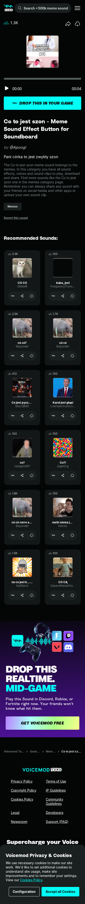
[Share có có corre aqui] (22, 535)
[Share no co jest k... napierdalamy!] (22, 595)
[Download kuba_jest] (72, 296)
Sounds (35, 751)
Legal (15, 813)
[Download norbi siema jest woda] (72, 535)
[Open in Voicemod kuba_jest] (53, 296)
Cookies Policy (31, 880)
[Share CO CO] (22, 296)
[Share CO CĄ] (63, 595)
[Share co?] (22, 475)
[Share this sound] (68, 24)
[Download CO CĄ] (72, 595)
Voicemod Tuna (14, 751)
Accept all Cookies (60, 892)
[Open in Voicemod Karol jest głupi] (53, 415)
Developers (54, 813)
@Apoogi (17, 147)
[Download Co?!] (72, 475)
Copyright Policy (23, 790)
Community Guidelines (54, 801)
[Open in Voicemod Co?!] (53, 475)
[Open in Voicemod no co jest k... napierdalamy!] (12, 595)
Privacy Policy (22, 781)
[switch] (6, 88)
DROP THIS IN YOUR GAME (46, 103)
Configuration (24, 892)
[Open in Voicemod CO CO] (12, 296)
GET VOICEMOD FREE (42, 723)
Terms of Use (56, 781)
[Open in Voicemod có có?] (12, 355)
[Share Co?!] (63, 475)
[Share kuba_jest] (63, 296)
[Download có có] (72, 355)
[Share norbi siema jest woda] (63, 535)
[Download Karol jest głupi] (72, 415)
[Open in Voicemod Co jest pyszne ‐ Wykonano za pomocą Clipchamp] (12, 415)
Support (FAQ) (57, 822)
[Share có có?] (22, 355)
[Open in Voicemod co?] (12, 475)
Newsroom (19, 822)
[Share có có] (63, 355)
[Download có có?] (31, 355)
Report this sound (16, 218)
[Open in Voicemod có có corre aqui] (12, 535)
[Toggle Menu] (77, 8)
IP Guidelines (56, 790)
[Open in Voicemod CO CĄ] (53, 595)
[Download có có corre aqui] (31, 535)
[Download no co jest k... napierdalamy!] (31, 595)
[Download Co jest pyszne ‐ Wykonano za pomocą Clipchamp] (31, 415)
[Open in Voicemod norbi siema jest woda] (53, 535)
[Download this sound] (77, 24)
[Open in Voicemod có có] (53, 355)
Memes (51, 751)
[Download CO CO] (31, 296)
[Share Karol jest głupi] (63, 415)
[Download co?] (31, 475)
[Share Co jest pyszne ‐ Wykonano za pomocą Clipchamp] (22, 415)
